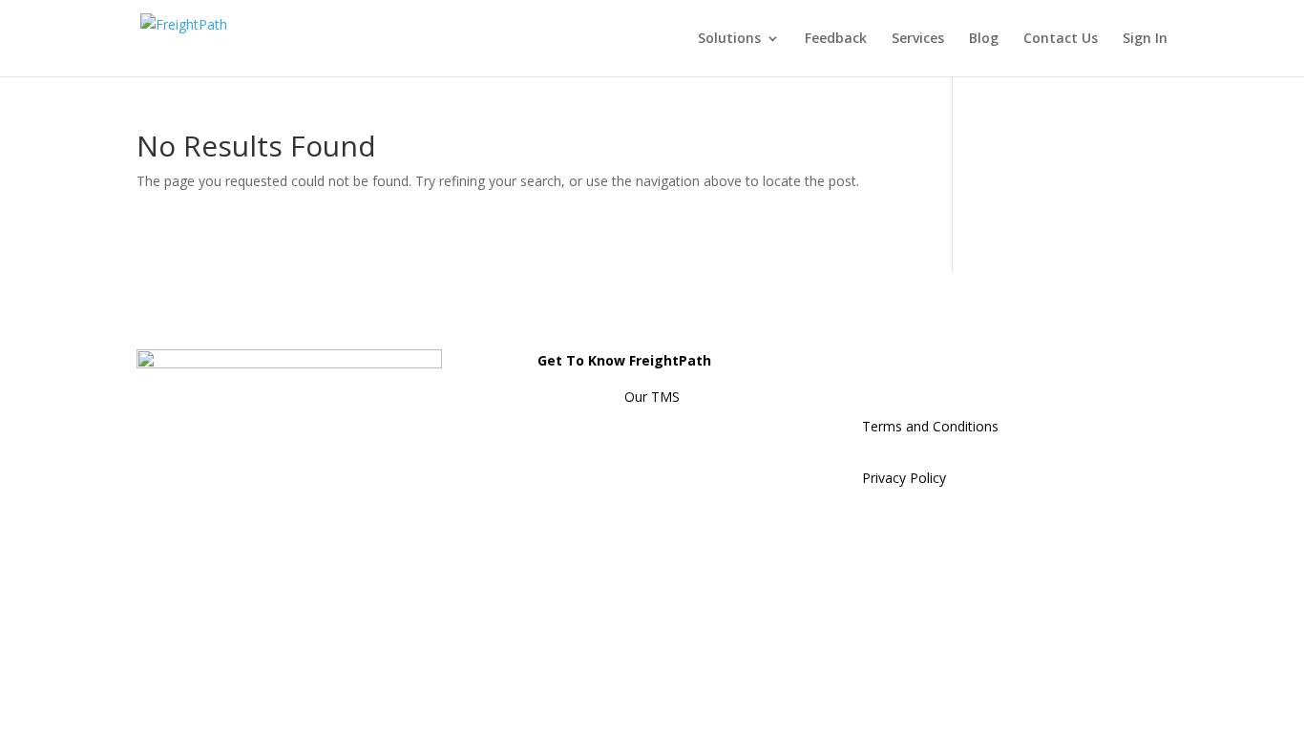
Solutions (729, 39)
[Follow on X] (992, 364)
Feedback (836, 39)
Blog (984, 39)
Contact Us (1060, 39)
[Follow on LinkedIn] (877, 364)
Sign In (1145, 39)
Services (918, 39)
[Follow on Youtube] (1030, 364)
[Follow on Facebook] (953, 364)
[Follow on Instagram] (915, 364)
